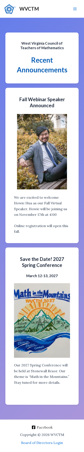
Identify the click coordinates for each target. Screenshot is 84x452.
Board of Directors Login (42, 443)
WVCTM (29, 9)
